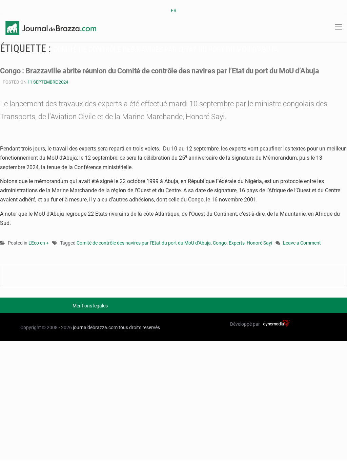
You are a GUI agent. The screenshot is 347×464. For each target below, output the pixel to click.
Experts (237, 243)
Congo (220, 243)
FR (174, 10)
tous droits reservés (139, 327)
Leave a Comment (302, 243)
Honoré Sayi (259, 243)
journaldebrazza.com (95, 327)
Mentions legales (90, 305)
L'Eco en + (38, 243)
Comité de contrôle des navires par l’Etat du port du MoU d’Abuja (144, 243)
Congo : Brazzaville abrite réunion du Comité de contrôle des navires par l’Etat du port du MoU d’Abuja (159, 71)
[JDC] (50, 27)
